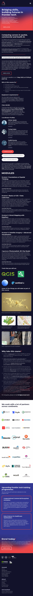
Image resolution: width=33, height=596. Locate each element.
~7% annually (13, 371)
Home (3, 569)
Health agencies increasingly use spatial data (14, 358)
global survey (11, 353)
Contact (4, 583)
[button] (30, 3)
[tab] (8, 151)
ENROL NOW (6, 27)
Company (4, 580)
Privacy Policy (5, 585)
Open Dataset (5, 576)
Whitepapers (5, 574)
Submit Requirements (7, 591)
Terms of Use (5, 586)
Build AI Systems (6, 573)
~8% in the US (13, 369)
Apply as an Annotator (7, 592)
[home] (3, 3)
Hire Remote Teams (6, 571)
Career (3, 582)
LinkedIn (10, 126)
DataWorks (4, 570)
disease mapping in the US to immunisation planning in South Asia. (14, 363)
